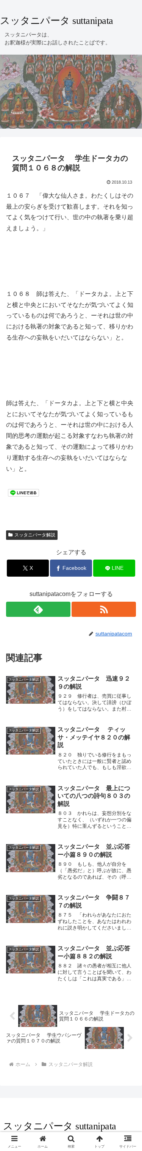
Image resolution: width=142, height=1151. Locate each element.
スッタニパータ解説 (34, 535)
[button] (127, 986)
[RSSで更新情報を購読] (104, 609)
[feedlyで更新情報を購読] (38, 609)
